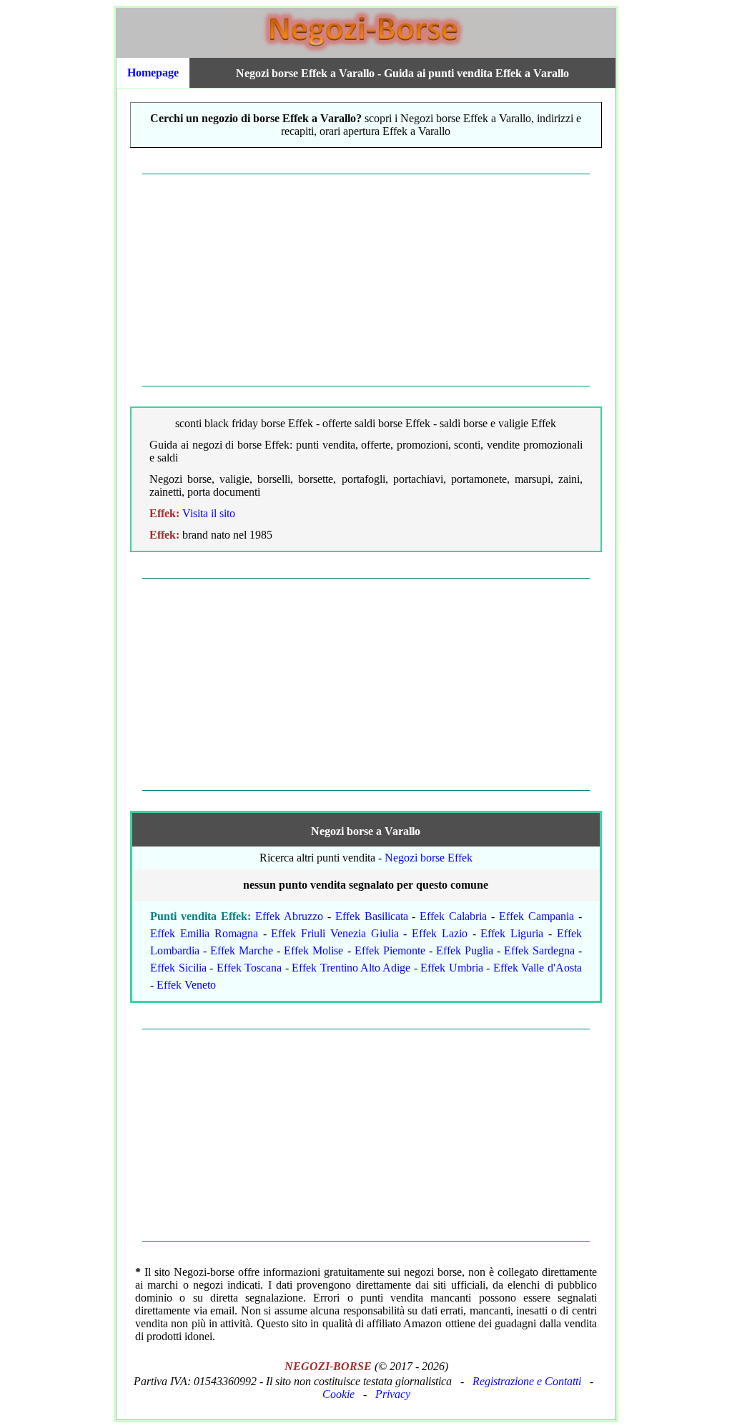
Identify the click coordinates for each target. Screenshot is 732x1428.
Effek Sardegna (539, 950)
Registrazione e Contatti (527, 1381)
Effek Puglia (464, 950)
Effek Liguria (511, 933)
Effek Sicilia (178, 968)
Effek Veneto (186, 985)
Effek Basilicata (371, 916)
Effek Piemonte (390, 950)
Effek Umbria (451, 968)
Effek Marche (241, 950)
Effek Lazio (440, 933)
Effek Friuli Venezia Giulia (334, 933)
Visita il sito (208, 513)
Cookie (338, 1394)
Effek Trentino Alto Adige (351, 968)
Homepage (153, 72)
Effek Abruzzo (289, 916)
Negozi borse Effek (429, 858)
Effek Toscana (249, 968)
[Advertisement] (366, 280)
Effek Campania (536, 916)
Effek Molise (313, 950)
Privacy (392, 1394)
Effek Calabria (453, 916)
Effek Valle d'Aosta (537, 968)
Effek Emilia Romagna (204, 933)
